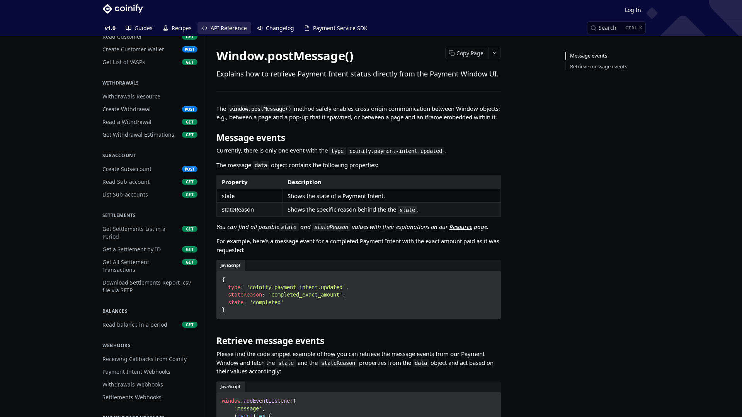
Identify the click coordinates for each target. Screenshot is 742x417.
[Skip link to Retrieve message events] (211, 341)
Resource (460, 227)
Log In (633, 10)
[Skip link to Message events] (211, 138)
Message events (588, 55)
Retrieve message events (598, 66)
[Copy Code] (491, 277)
